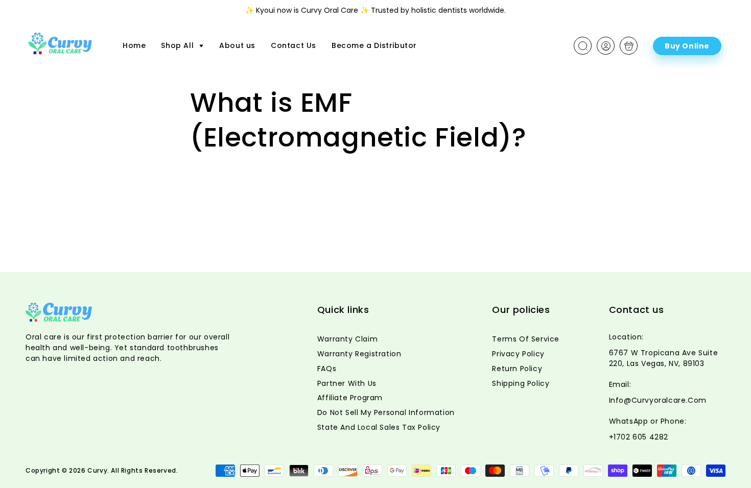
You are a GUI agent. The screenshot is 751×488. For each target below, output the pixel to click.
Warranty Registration (359, 354)
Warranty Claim (347, 339)
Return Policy (517, 368)
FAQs (326, 368)
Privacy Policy (518, 354)
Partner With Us (347, 383)
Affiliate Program (350, 398)
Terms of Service (525, 339)
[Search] (583, 46)
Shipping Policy (520, 383)
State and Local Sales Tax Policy (378, 427)
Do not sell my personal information (386, 412)
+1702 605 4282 (638, 437)
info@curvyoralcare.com (658, 400)
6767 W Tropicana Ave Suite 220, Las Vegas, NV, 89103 (663, 358)
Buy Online (687, 46)
